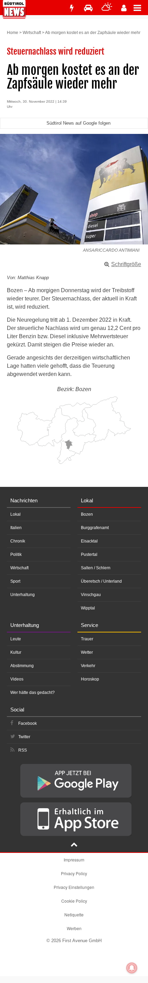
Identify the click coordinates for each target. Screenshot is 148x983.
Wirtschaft (32, 32)
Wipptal (88, 608)
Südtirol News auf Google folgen (78, 123)
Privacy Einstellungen (74, 887)
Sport (15, 581)
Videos (16, 679)
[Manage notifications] (131, 967)
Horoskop (90, 679)
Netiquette (74, 914)
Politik (16, 554)
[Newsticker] (71, 8)
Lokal (15, 514)
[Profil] (124, 8)
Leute (15, 639)
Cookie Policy (74, 901)
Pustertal (89, 554)
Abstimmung (22, 665)
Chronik (17, 541)
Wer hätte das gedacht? (32, 692)
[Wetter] (107, 8)
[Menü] (141, 7)
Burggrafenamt (95, 527)
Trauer (87, 639)
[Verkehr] (88, 8)
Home (12, 32)
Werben (74, 928)
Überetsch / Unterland (101, 581)
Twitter (24, 736)
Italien (16, 527)
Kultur (15, 652)
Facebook (27, 723)
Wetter (87, 652)
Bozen (87, 514)
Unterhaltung (22, 594)
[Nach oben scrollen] (74, 845)
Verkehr (88, 665)
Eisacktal (89, 541)
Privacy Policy (74, 873)
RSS (22, 750)
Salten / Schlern (95, 567)
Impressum (74, 859)
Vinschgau (91, 594)
